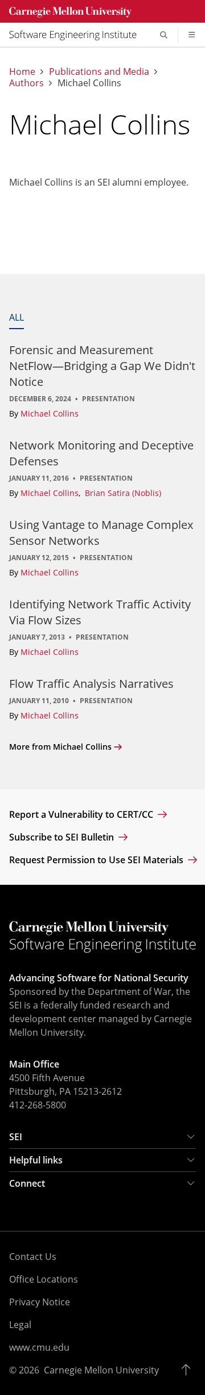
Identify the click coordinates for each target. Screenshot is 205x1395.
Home (22, 71)
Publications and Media (99, 71)
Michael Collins (49, 413)
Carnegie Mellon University (101, 1370)
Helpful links (36, 1160)
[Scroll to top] (189, 1370)
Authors (26, 83)
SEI (15, 1137)
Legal (20, 1324)
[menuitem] (77, 34)
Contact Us (32, 1256)
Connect (27, 1183)
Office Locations (43, 1279)
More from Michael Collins (60, 746)
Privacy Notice (39, 1302)
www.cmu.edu (39, 1347)
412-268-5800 (37, 1105)
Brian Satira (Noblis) (123, 493)
